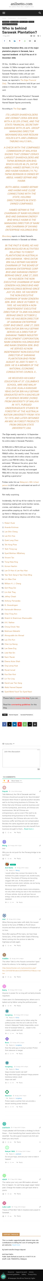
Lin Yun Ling (10, 678)
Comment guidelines (13, 1274)
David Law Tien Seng (13, 682)
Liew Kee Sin (10, 652)
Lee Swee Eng (10, 648)
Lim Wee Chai (10, 579)
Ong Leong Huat (11, 665)
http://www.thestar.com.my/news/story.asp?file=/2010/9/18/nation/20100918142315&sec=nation (21, 970)
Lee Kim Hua (10, 535)
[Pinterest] (19, 41)
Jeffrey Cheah (10, 596)
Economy (31, 22)
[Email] (30, 41)
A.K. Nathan (9, 622)
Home (4, 18)
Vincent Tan (9, 557)
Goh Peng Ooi (10, 587)
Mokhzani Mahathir (12, 631)
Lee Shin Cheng (11, 531)
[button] (40, 13)
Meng (18, 870)
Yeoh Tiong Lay (11, 548)
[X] (9, 41)
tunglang (9, 1015)
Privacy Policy (32, 1274)
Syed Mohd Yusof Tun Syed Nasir (18, 691)
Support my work (21, 1272)
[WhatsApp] (24, 41)
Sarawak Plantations (27, 715)
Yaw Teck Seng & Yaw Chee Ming (18, 574)
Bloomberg (6, 236)
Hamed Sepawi (13, 715)
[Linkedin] (14, 41)
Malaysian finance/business (10, 24)
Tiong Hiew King (11, 561)
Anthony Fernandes (13, 600)
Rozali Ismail (10, 670)
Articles (31, 1272)
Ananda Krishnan (12, 527)
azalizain (6, 1128)
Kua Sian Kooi (10, 674)
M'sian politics (23, 22)
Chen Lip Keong (11, 644)
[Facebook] (4, 41)
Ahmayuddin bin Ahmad (14, 635)
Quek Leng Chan (11, 540)
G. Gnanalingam (11, 605)
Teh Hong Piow (11, 544)
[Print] (35, 41)
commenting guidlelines (20, 704)
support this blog (22, 698)
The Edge (17, 108)
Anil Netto (9, 868)
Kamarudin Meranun (13, 609)
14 (40, 36)
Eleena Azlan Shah (12, 661)
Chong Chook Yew (12, 626)
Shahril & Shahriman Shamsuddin (18, 618)
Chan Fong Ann (11, 613)
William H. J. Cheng (13, 583)
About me (11, 1272)
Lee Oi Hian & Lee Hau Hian (16, 570)
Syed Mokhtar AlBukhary (15, 553)
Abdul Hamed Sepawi (13, 687)
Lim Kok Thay (10, 592)
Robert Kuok (10, 522)
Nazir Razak (10, 657)
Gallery (24, 1274)
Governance (12, 18)
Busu (17, 1069)
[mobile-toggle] (3, 13)
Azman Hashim (11, 566)
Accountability (22, 18)
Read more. (16, 1245)
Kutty (17, 1017)
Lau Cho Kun (10, 639)
